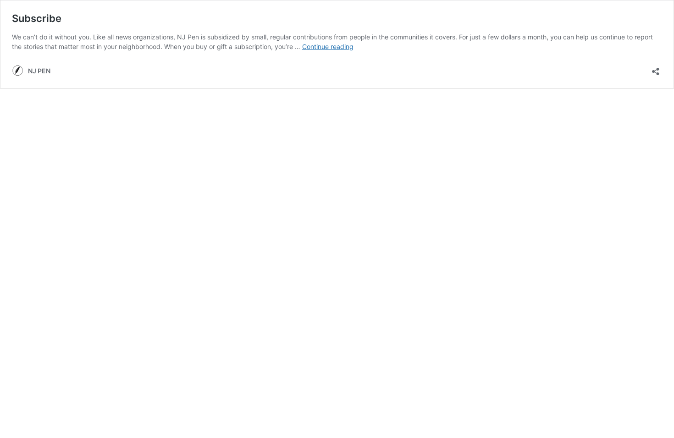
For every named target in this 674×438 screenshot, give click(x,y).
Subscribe (36, 18)
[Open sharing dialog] (655, 68)
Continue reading (328, 46)
